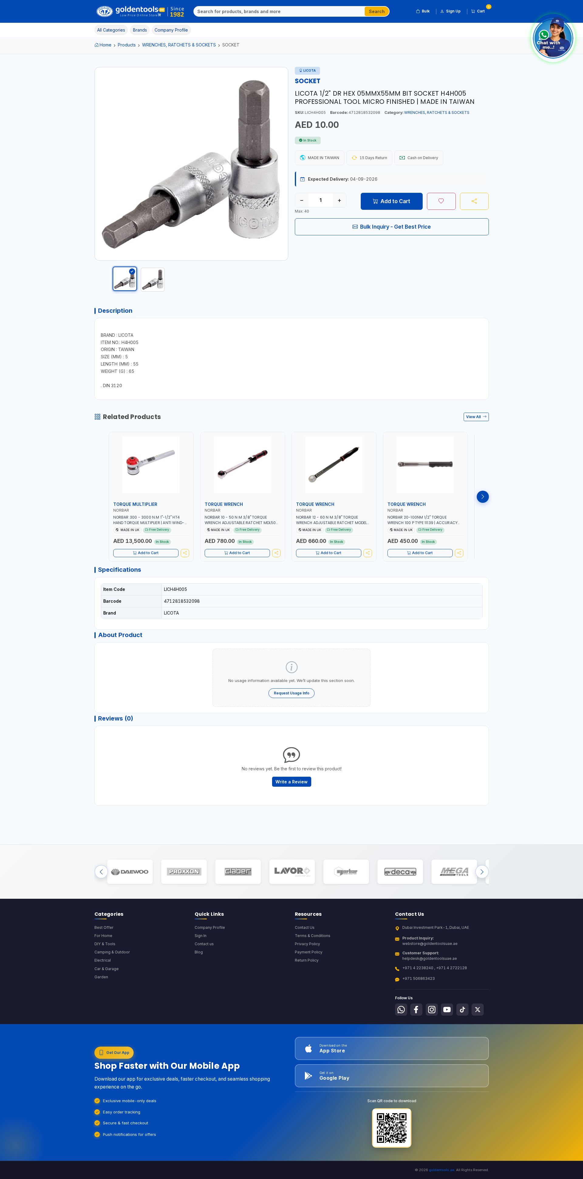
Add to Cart (395, 201)
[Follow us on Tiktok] (462, 1010)
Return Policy (307, 960)
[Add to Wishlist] (441, 201)
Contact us (204, 944)
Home (105, 44)
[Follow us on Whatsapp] (401, 1010)
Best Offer (104, 927)
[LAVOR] (292, 872)
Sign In (200, 935)
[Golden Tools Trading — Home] (140, 11)
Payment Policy (308, 952)
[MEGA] (454, 872)
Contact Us (305, 927)
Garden (101, 977)
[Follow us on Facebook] (416, 1010)
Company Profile (210, 927)
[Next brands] (482, 872)
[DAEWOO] (129, 872)
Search (377, 11)
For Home (103, 935)
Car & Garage (106, 968)
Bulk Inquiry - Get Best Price (395, 226)
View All (474, 416)
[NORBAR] (346, 872)
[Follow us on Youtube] (447, 1010)
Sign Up (453, 11)
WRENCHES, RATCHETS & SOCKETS (179, 44)
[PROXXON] (183, 872)
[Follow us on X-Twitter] (478, 1010)
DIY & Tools (104, 944)
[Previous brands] (101, 872)
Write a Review (291, 781)
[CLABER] (237, 872)
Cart (483, 10)
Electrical (102, 960)
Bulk (426, 11)
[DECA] (400, 872)
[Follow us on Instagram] (432, 1010)
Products (127, 44)
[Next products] (483, 497)
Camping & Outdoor (112, 952)
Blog (199, 952)
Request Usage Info (291, 693)
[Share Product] (474, 201)
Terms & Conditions (312, 935)
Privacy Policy (307, 944)
